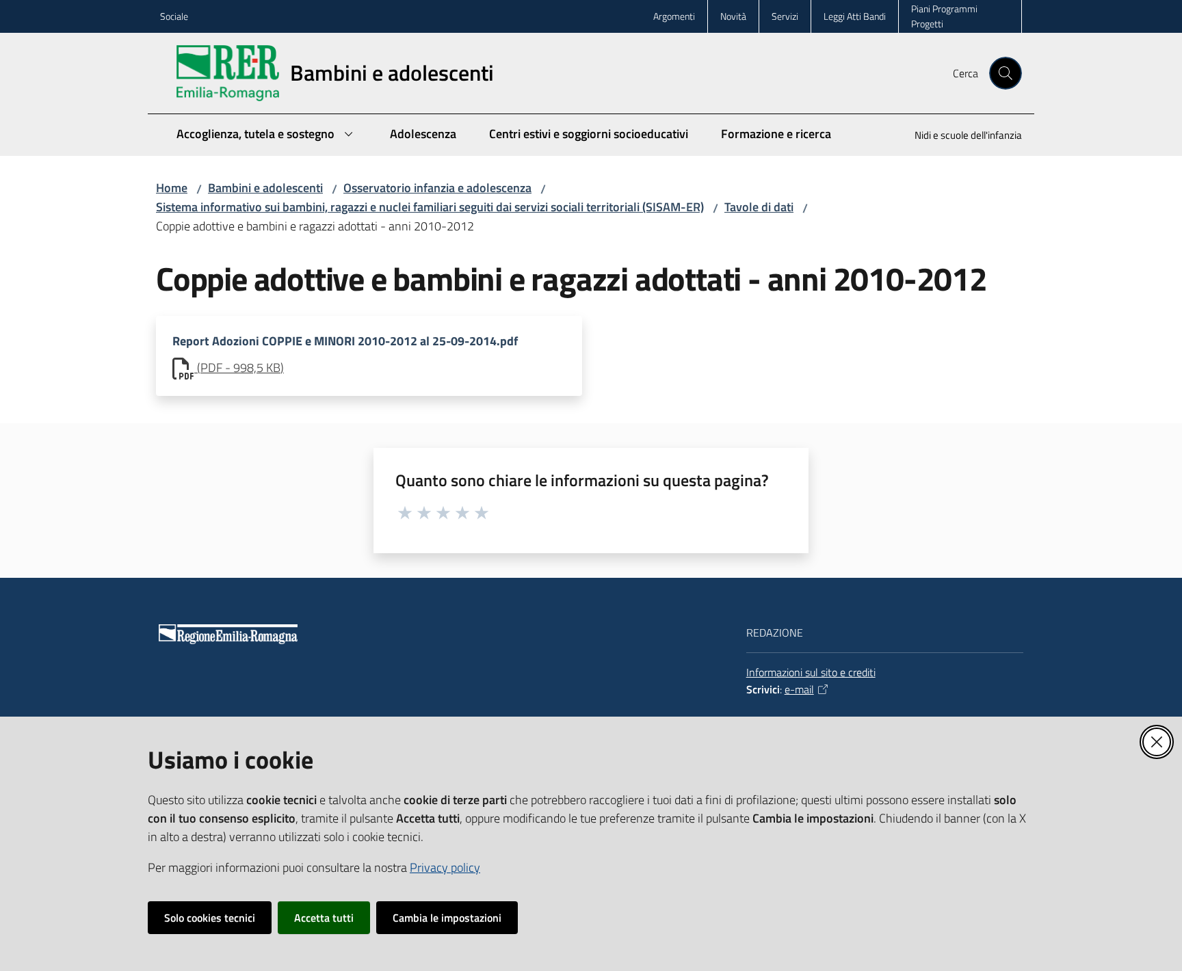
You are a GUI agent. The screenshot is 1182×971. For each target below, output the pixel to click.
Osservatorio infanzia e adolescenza (437, 187)
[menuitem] (960, 136)
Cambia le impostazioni (447, 917)
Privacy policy (445, 867)
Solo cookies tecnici (209, 917)
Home (171, 187)
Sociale (174, 16)
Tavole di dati (758, 207)
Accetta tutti (324, 917)
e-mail (799, 689)
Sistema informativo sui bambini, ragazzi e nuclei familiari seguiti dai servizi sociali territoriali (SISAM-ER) (430, 207)
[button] (1005, 73)
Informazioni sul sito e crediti (811, 672)
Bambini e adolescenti (265, 187)
